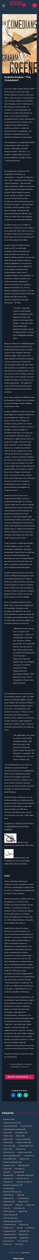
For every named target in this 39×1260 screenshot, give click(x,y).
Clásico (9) (7, 1169)
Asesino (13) (20, 1149)
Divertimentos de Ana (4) (12, 1221)
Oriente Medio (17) (26, 1146)
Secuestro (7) (8, 1178)
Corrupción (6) (23, 1198)
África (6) (20, 1195)
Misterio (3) (23, 1234)
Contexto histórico (17, 1064)
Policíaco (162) (9, 1119)
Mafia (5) (19, 1205)
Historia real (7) (23, 1178)
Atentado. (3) (24, 1231)
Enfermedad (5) (9, 1201)
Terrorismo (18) (9, 1146)
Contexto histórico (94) (12, 1123)
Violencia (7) (8, 1182)
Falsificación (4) (9, 1211)
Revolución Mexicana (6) (12, 1192)
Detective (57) (26, 1126)
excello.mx (25, 1253)
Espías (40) (7, 1132)
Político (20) (8, 1142)
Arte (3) (20, 1228)
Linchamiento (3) (9, 1231)
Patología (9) (20, 1169)
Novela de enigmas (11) (12, 1155)
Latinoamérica (16, 1067)
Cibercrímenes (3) (9, 1238)
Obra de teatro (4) (10, 1218)
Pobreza (25, 1067)
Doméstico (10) (9, 1165)
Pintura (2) (19, 1244)
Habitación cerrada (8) (25, 1175)
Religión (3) (24, 1238)
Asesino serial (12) (25, 1152)
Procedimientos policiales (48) (14, 1129)
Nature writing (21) (24, 1139)
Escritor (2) (7, 1244)
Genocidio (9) (19, 1172)
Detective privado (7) (24, 1182)
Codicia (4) (30, 1205)
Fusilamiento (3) (9, 1234)
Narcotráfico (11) (9, 1159)
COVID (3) (30, 1228)
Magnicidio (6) (8, 1198)
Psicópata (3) (8, 1228)
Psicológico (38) (21, 1132)
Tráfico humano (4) (10, 1215)
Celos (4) (6, 1208)
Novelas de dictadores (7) (12, 1185)
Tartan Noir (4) (19, 1208)
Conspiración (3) (9, 1224)
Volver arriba (18, 1258)
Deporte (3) (23, 1224)
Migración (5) (23, 1201)
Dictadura (28, 1064)
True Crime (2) (22, 1241)
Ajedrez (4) (23, 1211)
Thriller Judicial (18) (23, 1142)
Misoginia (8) (8, 1175)
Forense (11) (29, 1155)
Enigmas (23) (8, 1139)
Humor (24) (20, 1136)
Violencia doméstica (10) (12, 1162)
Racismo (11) (24, 1159)
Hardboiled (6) (8, 1188)
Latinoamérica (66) (10, 1126)
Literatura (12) (8, 1152)
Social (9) (6, 1172)
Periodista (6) (8, 1195)
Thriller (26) (7, 1136)
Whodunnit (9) (24, 1165)
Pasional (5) (7, 1205)
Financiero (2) (8, 1241)
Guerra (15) (7, 1149)
